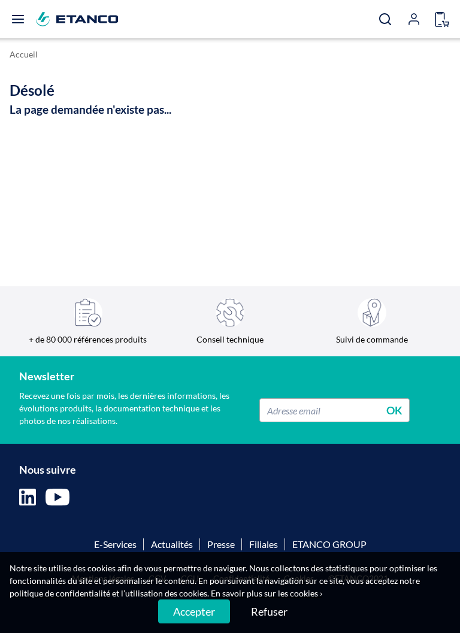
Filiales (263, 544)
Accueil (24, 54)
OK (394, 410)
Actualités (172, 544)
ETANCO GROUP (329, 544)
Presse (221, 544)
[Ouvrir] (18, 19)
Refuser (269, 611)
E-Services (115, 544)
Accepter (194, 611)
